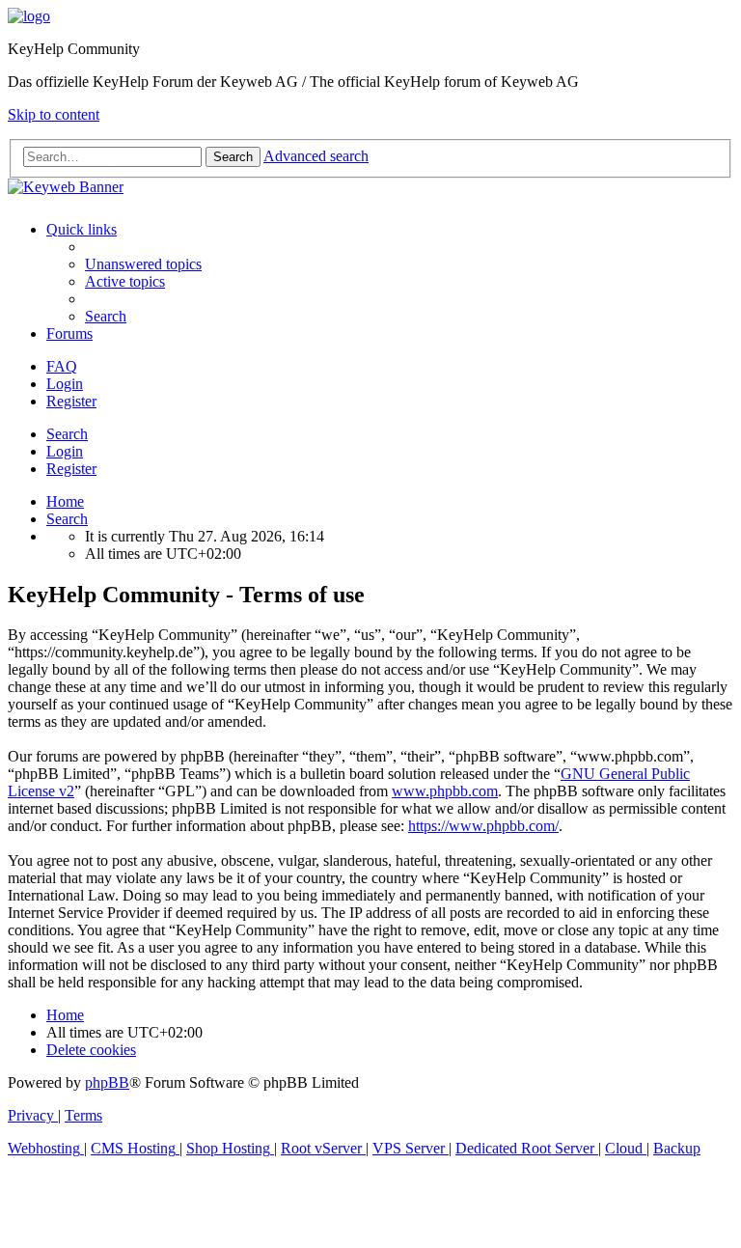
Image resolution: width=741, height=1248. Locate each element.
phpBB (107, 1082)
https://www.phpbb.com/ (483, 826)
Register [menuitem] (71, 401)
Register (71, 468)
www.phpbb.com (445, 791)
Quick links (81, 229)
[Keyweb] (370, 187)
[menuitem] (143, 264)
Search (67, 434)
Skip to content (53, 114)
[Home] (29, 16)
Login (64, 451)
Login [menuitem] (64, 383)
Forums (69, 333)
